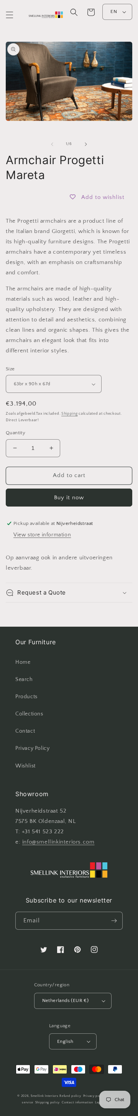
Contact (25, 731)
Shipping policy (47, 1102)
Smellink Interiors (45, 1096)
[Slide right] (85, 144)
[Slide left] (52, 144)
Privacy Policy (32, 748)
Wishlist (25, 766)
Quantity (15, 432)
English (65, 1041)
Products (26, 697)
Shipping (69, 414)
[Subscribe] (113, 921)
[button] (9, 15)
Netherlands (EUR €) (65, 1000)
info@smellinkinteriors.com (58, 842)
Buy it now (69, 497)
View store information (42, 535)
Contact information (77, 1102)
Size (10, 368)
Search (24, 679)
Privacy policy (94, 1096)
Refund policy (70, 1096)
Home (22, 662)
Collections (29, 714)
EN (113, 11)
